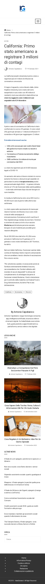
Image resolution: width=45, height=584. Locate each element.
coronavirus (18, 292)
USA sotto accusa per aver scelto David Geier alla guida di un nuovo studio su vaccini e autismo (23, 148)
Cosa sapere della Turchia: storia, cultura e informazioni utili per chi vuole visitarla (22, 406)
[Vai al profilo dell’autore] (22, 303)
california (8, 292)
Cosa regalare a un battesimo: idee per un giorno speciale (22, 440)
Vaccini (28, 292)
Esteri (6, 41)
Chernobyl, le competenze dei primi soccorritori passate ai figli (22, 369)
